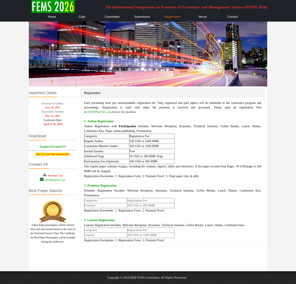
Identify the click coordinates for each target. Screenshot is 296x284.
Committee (112, 16)
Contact (232, 16)
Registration (172, 16)
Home (52, 16)
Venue (202, 16)
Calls (82, 16)
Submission (142, 16)
